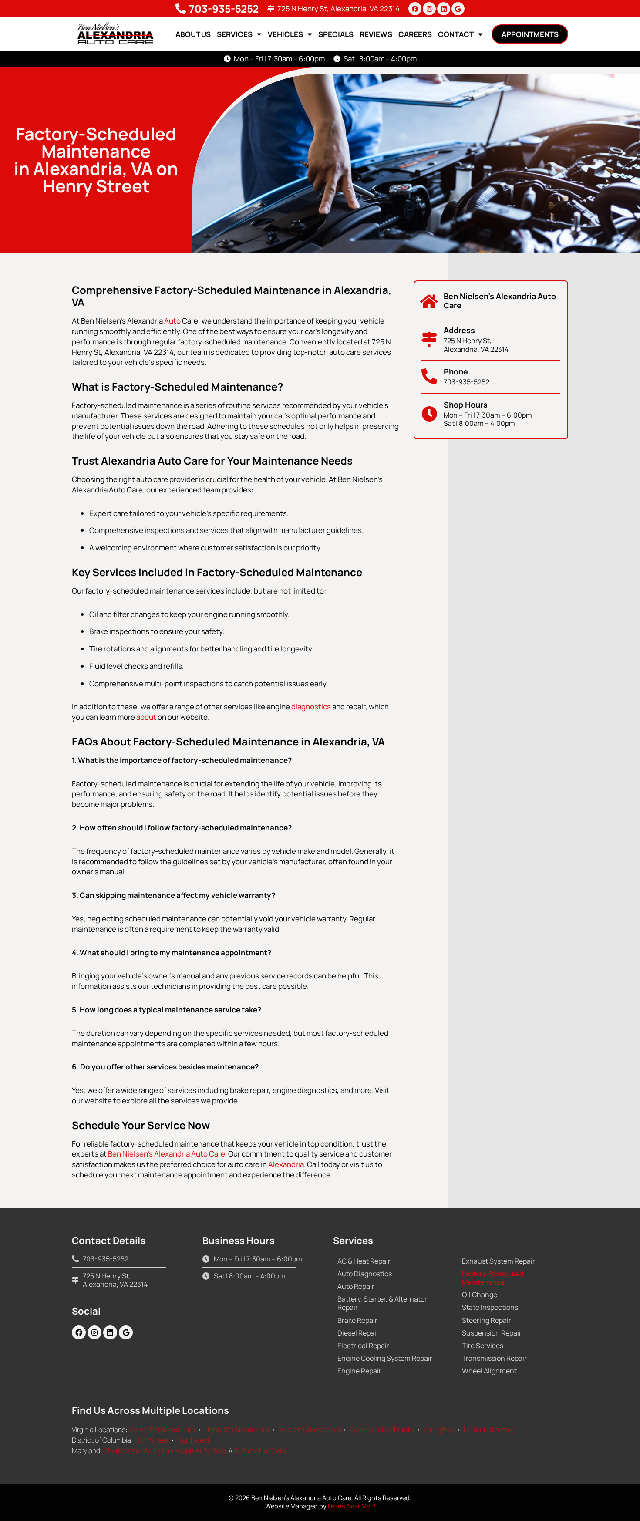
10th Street (152, 1440)
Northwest (193, 1440)
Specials (336, 34)
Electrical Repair (363, 1345)
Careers (415, 34)
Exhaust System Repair (498, 1261)
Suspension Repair (492, 1333)
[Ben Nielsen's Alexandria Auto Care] (429, 302)
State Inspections (490, 1307)
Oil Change (479, 1294)
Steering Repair (486, 1320)
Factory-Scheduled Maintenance (492, 1278)
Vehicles (285, 34)
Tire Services (482, 1345)
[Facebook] (414, 8)
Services (235, 34)
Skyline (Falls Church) (382, 1429)
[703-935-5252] (180, 8)
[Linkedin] (443, 8)
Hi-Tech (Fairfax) (489, 1429)
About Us (193, 34)
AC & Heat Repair (364, 1261)
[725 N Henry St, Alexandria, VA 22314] (270, 8)
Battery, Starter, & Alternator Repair (382, 1303)
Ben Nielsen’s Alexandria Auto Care (166, 1154)
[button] (530, 34)
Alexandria (286, 1164)
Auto (172, 321)
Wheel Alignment (489, 1371)
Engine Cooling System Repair (384, 1358)
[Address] (429, 339)
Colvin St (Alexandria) (163, 1429)
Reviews (376, 34)
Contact (456, 34)
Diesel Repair (358, 1333)
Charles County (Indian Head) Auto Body (165, 1450)
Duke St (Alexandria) (309, 1429)
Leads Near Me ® (351, 1506)
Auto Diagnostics (364, 1273)
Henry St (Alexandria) (237, 1429)
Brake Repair (357, 1320)
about (146, 717)
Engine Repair (359, 1371)
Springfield (439, 1429)
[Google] (458, 8)
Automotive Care (260, 1450)
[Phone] (429, 376)
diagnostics (311, 706)
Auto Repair (355, 1286)
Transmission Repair (494, 1358)
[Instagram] (429, 8)
